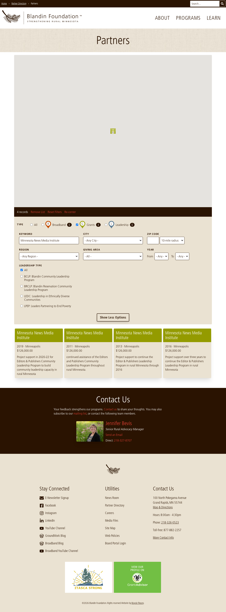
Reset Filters (55, 212)
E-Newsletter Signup (57, 498)
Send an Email (114, 435)
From (150, 256)
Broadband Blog (54, 543)
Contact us (110, 409)
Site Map (110, 528)
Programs (188, 18)
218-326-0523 (170, 522)
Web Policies (112, 536)
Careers (109, 513)
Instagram (50, 513)
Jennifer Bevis (119, 423)
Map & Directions (163, 507)
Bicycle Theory (138, 603)
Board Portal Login (115, 543)
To (172, 256)
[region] (113, 353)
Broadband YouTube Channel (61, 551)
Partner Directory (114, 505)
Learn (214, 18)
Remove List (38, 212)
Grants (93, 225)
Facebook (50, 505)
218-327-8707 (123, 440)
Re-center (70, 212)
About (162, 18)
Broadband (61, 225)
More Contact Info (163, 538)
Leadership (124, 225)
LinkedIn (50, 521)
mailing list (80, 413)
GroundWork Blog (55, 536)
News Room (112, 498)
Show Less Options (113, 317)
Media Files (111, 521)
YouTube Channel (55, 528)
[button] (115, 133)
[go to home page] (42, 18)
